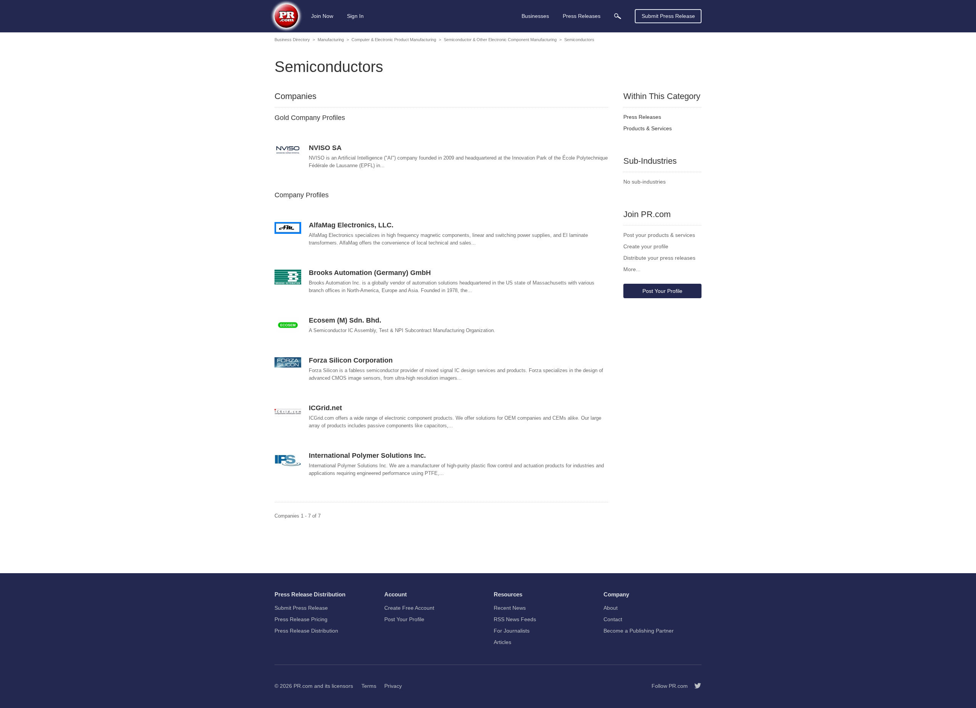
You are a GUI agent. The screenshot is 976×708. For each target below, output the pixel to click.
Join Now (322, 16)
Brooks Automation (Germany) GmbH (370, 272)
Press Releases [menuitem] (581, 16)
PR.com (303, 686)
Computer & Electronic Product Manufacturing (394, 39)
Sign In (355, 16)
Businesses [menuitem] (535, 16)
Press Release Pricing (300, 619)
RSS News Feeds (515, 619)
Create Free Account (409, 608)
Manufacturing (331, 39)
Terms (368, 686)
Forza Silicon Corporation (351, 360)
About (611, 608)
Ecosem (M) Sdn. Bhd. (345, 320)
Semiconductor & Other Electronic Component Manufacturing (500, 39)
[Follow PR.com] (695, 686)
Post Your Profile (662, 291)
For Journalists (512, 631)
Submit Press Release (668, 16)
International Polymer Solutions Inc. (367, 455)
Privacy (393, 686)
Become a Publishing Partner (639, 631)
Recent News (510, 608)
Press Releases (642, 117)
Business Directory (292, 39)
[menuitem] (617, 16)
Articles (502, 642)
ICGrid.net (325, 408)
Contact (613, 619)
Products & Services (647, 128)
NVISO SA (325, 148)
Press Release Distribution (306, 631)
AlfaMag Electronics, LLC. (351, 225)
